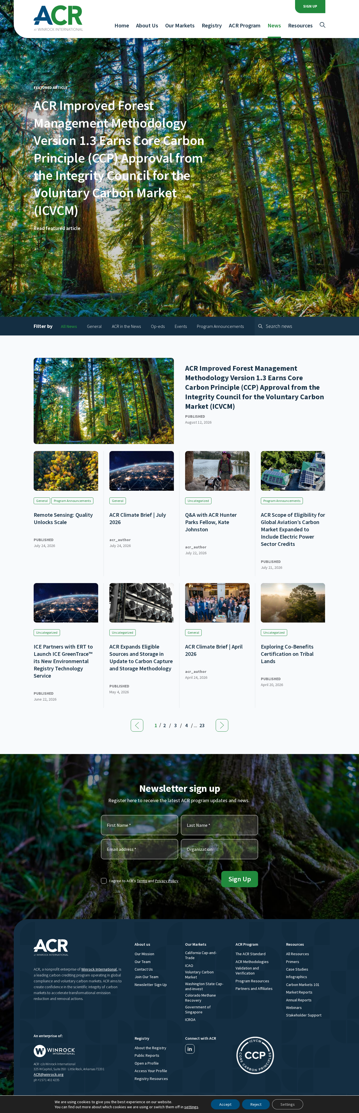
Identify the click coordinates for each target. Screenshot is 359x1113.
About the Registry (150, 1047)
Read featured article (57, 228)
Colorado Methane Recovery (200, 998)
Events (181, 326)
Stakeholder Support (303, 1015)
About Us (147, 25)
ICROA (190, 1019)
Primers (292, 961)
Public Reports (147, 1055)
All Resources (297, 953)
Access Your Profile (151, 1070)
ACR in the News (126, 326)
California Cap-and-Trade (201, 955)
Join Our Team (146, 976)
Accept (225, 1104)
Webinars (294, 1007)
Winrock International (99, 969)
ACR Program (245, 25)
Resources (300, 25)
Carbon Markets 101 (302, 984)
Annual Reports (299, 999)
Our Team (143, 961)
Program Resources (252, 980)
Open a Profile (147, 1063)
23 (201, 725)
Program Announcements (220, 326)
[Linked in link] (190, 1049)
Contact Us (144, 969)
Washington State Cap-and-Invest (204, 986)
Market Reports (299, 992)
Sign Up (310, 6)
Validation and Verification (247, 971)
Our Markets (180, 25)
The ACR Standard (251, 953)
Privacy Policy (166, 880)
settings (191, 1106)
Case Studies (297, 969)
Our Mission (144, 953)
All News (69, 326)
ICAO (189, 965)
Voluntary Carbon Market (199, 974)
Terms (142, 880)
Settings (287, 1104)
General (94, 326)
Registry (212, 25)
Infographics (296, 976)
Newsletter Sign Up (151, 984)
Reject (255, 1104)
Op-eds (158, 326)
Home (121, 25)
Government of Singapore (198, 1009)
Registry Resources (151, 1078)
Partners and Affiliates (254, 988)
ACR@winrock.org (49, 1074)
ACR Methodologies (252, 961)
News (274, 25)
